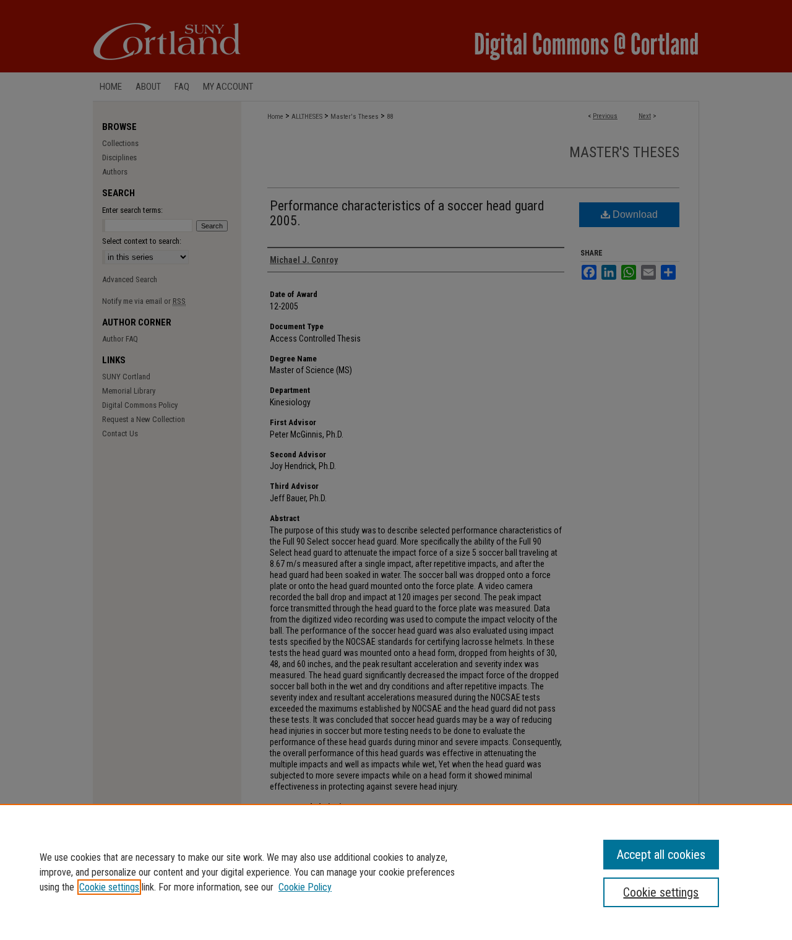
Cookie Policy (305, 887)
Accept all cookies (661, 854)
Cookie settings (109, 887)
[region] (396, 872)
